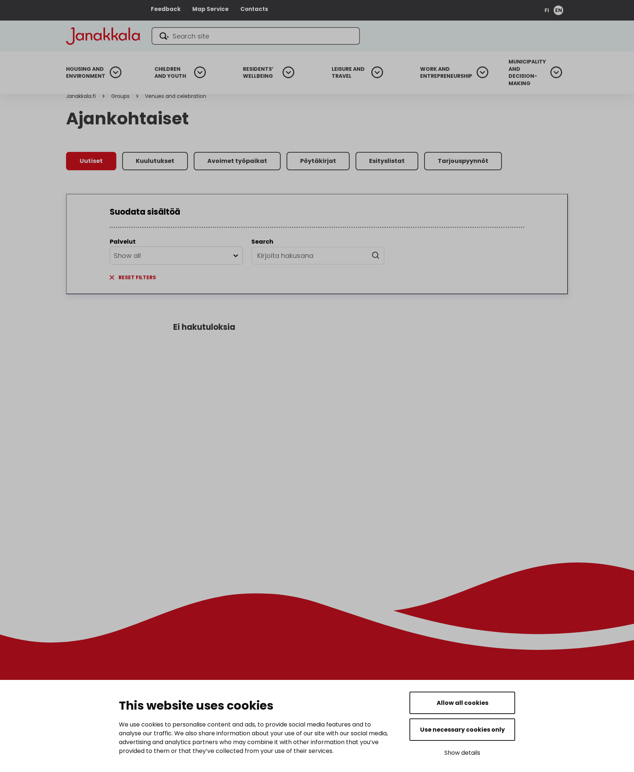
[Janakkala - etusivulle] (103, 35)
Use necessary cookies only (462, 729)
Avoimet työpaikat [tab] (237, 161)
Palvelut (123, 241)
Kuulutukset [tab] (155, 161)
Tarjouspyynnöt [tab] (463, 161)
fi (546, 10)
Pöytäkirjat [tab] (318, 161)
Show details (462, 753)
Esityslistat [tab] (387, 161)
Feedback (166, 9)
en (558, 10)
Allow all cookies (462, 703)
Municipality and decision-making (527, 72)
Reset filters (137, 277)
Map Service (210, 9)
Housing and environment (85, 73)
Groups (120, 96)
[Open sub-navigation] (115, 72)
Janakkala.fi (81, 96)
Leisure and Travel (348, 73)
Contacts (254, 9)
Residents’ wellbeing (258, 73)
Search (262, 241)
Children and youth (170, 73)
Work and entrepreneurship (446, 73)
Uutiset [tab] (91, 161)
